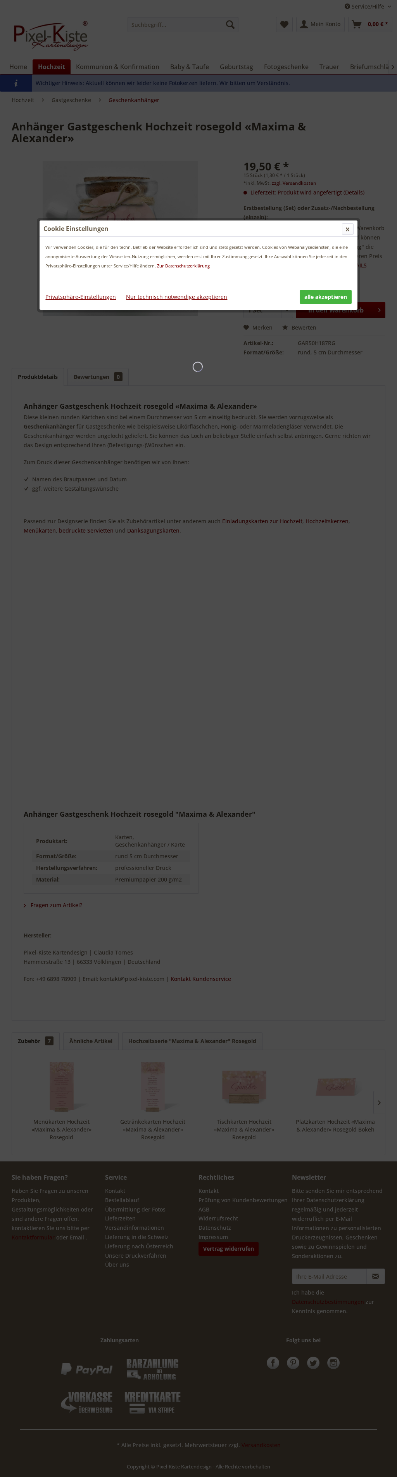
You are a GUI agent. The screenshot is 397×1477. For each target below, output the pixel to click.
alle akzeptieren (325, 296)
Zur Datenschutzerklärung (183, 266)
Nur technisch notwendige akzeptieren (176, 296)
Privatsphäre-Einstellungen (80, 296)
